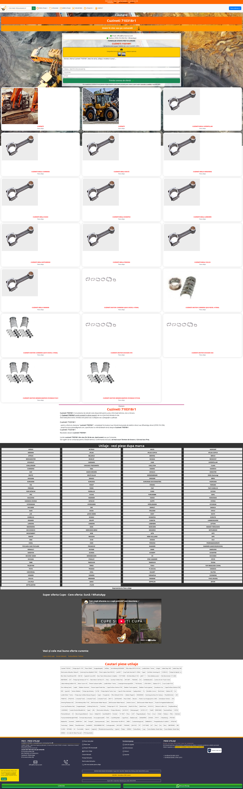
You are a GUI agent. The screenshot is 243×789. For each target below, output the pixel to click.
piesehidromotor (169, 695)
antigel (158, 668)
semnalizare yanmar (164, 699)
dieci (156, 725)
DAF (30, 472)
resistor (135, 699)
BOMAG (152, 459)
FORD (152, 491)
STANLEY (91, 559)
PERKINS (152, 543)
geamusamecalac (100, 721)
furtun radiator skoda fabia (154, 729)
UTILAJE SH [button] (89, 8)
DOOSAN (31, 478)
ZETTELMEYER (30, 585)
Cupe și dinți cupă (48, 656)
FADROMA (213, 482)
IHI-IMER (31, 507)
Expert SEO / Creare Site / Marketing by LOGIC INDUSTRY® (121, 780)
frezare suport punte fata (98, 687)
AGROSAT (213, 449)
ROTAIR (91, 549)
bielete (71, 725)
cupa (144, 729)
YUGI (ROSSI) (213, 578)
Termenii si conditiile (11, 773)
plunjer (123, 729)
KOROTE (213, 517)
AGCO (152, 449)
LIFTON (213, 523)
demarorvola (123, 706)
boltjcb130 (98, 714)
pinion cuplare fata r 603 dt (106, 672)
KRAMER (31, 520)
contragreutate (110, 725)
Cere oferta (234, 8)
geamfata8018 (107, 714)
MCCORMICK (30, 530)
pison (149, 714)
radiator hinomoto (84, 687)
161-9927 (122, 714)
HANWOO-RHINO (31, 501)
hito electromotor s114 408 (168, 676)
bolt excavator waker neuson (99, 702)
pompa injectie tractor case (108, 691)
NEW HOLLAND (152, 536)
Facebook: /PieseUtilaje (28, 755)
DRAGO (91, 478)
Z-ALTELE (31, 582)
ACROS (30, 449)
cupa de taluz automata (124, 691)
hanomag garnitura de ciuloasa (154, 695)
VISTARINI (213, 575)
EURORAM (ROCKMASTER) (152, 482)
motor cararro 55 (82, 683)
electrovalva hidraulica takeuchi (69, 672)
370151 (157, 718)
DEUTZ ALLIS (91, 475)
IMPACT (152, 507)
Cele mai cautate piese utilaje (92, 764)
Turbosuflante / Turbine (75, 656)
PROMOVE (91, 546)
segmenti (94, 729)
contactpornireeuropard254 (125, 683)
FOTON (213, 491)
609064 (129, 729)
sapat (143, 672)
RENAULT (31, 549)
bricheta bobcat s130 (132, 676)
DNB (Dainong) (213, 475)
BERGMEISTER (31, 459)
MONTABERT (30, 533)
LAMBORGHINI (213, 520)
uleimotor (177, 714)
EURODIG (91, 482)
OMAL (31, 543)
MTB (152, 533)
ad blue (107, 668)
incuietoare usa (158, 687)
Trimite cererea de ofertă (120, 80)
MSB (91, 533)
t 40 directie (138, 683)
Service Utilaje (88, 751)
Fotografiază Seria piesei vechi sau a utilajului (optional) (121, 51)
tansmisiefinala (168, 710)
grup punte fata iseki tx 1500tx (131, 672)
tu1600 (63, 729)
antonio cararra (131, 702)
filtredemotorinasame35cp (106, 729)
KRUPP (91, 520)
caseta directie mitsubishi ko (77, 710)
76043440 (134, 680)
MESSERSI (152, 530)
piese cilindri (88, 668)
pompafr (90, 721)
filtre (171, 714)
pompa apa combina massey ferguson (85, 695)
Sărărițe (132, 2)
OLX (213, 540)
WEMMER (91, 578)
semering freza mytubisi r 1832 (88, 672)
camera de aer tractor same (162, 680)
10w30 (151, 710)
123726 (176, 710)
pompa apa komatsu (88, 691)
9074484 (69, 729)
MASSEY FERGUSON (213, 527)
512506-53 (164, 672)
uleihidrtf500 (142, 718)
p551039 (172, 718)
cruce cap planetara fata (68, 706)
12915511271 (144, 710)
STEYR (213, 559)
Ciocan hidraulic (61, 656)
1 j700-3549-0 (147, 683)
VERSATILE (152, 575)
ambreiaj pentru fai (92, 706)
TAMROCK (152, 562)
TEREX (91, 565)
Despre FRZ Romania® (90, 748)
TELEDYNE (30, 565)
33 (72, 714)
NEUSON (92, 536)
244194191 (126, 710)
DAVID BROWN (91, 472)
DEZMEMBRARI (152, 475)
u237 (133, 714)
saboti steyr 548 (166, 668)
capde (75, 687)
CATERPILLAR (213, 462)
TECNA (213, 562)
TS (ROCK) (152, 569)
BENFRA (152, 456)
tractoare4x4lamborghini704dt (69, 718)
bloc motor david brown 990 (68, 676)
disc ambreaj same (66, 687)
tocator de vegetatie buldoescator (164, 702)
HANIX (152, 498)
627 (70, 680)
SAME (152, 549)
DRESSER (152, 478)
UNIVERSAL (31, 572)
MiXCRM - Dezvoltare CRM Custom (121, 775)
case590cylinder (115, 718)
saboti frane (142, 706)
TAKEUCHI (91, 562)
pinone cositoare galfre (95, 683)
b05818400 (158, 710)
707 (139, 725)
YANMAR (152, 578)
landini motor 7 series (148, 668)
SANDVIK (31, 553)
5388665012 (148, 721)
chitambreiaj (164, 718)
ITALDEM (152, 511)
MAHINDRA (31, 527)
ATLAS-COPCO (152, 452)
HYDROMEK (92, 504)
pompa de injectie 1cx (175, 672)
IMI (91, 507)
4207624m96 (118, 699)
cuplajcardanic (137, 691)
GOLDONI (30, 498)
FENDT (91, 485)
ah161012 (150, 706)
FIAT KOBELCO (213, 488)
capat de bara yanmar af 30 (114, 687)
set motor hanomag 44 (153, 672)
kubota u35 (169, 691)
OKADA (152, 540)
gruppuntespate (98, 668)
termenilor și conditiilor (146, 84)
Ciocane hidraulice (123, 2)
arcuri (154, 714)
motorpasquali (134, 710)
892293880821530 (99, 725)
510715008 (122, 676)
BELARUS (91, 456)
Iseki (30, 511)
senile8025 (89, 725)
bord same (161, 691)
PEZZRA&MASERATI (213, 543)
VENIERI (31, 575)
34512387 (127, 680)
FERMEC (152, 485)
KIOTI (213, 514)
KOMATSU (152, 517)
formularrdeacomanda (86, 718)
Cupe (115, 2)
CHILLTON (152, 465)
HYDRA (213, 501)
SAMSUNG (213, 549)
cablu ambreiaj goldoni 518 (68, 683)
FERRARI (213, 485)
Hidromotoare (128, 748)
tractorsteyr (64, 725)
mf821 (128, 721)
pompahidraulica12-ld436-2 (161, 721)
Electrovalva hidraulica (88, 761)
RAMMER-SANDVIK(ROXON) (213, 546)
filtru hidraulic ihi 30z (117, 695)
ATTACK (30, 456)
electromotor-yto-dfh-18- (118, 721)
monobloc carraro (151, 691)
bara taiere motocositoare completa (107, 676)
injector (87, 729)
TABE (30, 562)
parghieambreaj (173, 706)
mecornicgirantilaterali (82, 714)
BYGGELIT (30, 462)
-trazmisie (102, 706)
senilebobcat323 (148, 680)
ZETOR (213, 582)
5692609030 (140, 695)
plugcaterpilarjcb (140, 714)
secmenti (71, 721)
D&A (91, 469)
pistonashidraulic (65, 714)
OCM (91, 540)
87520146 (71, 699)
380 (178, 725)
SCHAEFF (152, 553)
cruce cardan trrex (168, 683)
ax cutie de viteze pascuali (74, 733)
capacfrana (125, 718)
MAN (91, 527)
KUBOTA (152, 520)
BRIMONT (213, 459)
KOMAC (91, 517)
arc (175, 691)
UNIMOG (213, 569)
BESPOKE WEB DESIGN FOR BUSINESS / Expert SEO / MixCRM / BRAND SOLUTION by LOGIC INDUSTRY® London (121, 771)
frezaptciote (106, 695)
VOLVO (30, 578)
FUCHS (91, 494)
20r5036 (150, 718)
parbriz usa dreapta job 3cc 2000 (148, 699)
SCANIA (91, 553)
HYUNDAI (213, 504)
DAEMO (152, 469)
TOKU (152, 565)
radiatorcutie (133, 718)
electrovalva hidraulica (103, 710)
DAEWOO (213, 469)
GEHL (213, 494)
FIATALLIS (91, 491)
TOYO (31, 569)
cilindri (159, 714)
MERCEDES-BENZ (91, 530)
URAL (91, 572)
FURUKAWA (152, 494)
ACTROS (91, 449)
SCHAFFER (213, 553)
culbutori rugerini (130, 695)
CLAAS (213, 465)
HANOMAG (213, 498)
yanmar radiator (76, 691)
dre (140, 680)
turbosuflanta (136, 729)
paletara (166, 714)
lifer (93, 710)
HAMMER (91, 498)
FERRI (91, 488)
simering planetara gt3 (67, 702)
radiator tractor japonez (130, 687)
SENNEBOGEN (91, 556)
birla (108, 721)
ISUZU (91, 511)
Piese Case (87, 744)
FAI (31, 485)
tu (143, 691)
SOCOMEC (213, 556)
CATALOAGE (55, 8)
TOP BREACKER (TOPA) (213, 565)
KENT (152, 514)
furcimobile (80, 729)
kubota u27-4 (156, 683)
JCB (31, 514)
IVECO (213, 511)
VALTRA (213, 572)
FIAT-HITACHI (30, 491)
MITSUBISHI (213, 530)
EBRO (213, 478)
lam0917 (118, 672)
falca (107, 680)
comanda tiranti (80, 699)
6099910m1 (79, 721)
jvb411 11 (143, 676)
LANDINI (31, 523)
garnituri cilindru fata (117, 680)
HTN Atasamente (88, 733)
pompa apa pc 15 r (78, 668)
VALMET (152, 572)
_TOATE (91, 585)
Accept (4, 779)
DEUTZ (31, 475)
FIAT (152, 488)
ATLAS (92, 452)
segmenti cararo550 (89, 676)
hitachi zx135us (133, 706)
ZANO (91, 582)
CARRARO (91, 462)
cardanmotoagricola (137, 721)
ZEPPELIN (152, 582)
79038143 (63, 699)
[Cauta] (34, 8)
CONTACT (100, 8)
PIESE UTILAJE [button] (43, 8)
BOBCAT (91, 459)
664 (85, 721)
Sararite (126, 754)
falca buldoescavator (153, 676)
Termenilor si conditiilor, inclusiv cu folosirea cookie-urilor (189, 747)
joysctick (67, 691)
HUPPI (152, 501)
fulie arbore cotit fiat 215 (97, 680)
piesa (128, 714)
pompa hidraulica (115, 710)
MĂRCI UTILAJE (66, 8)
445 (177, 695)
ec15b (97, 691)
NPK (213, 536)
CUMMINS (30, 469)
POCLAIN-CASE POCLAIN (30, 546)
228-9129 (133, 725)
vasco (91, 714)
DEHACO (152, 472)
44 (74, 729)
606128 (80, 676)
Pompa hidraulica (87, 758)
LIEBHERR (152, 523)
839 (62, 691)
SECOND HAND (31, 556)
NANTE (30, 536)
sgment (117, 729)
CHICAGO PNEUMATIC (91, 465)
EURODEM (30, 482)
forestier (115, 714)
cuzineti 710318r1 (66, 668)
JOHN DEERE (91, 514)
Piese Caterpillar (88, 741)
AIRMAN (31, 452)
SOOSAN (31, 559)
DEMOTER (213, 472)
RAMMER (152, 546)
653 (173, 699)
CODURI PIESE (78, 8)
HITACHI (91, 501)
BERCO (213, 456)
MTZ (213, 533)
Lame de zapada (129, 744)
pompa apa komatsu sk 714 (80, 680)
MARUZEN (152, 527)
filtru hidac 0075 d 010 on (133, 668)
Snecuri (126, 751)
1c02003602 (64, 710)
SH (152, 556)
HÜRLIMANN (152, 504)
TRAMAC (91, 569)
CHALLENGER (30, 465)
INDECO (213, 507)
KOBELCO (31, 517)
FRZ (31, 494)
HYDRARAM (31, 504)
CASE (152, 462)
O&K (30, 540)
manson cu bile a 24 (161, 706)
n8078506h (64, 680)
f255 (107, 718)
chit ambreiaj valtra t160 (82, 702)
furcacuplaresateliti (99, 718)
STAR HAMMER (152, 559)
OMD (91, 543)
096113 (111, 699)
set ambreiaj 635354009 (117, 668)
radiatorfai (64, 721)
